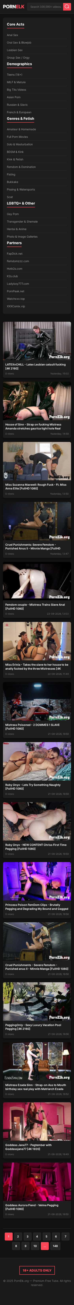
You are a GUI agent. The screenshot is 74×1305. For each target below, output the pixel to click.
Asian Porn (14, 97)
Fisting (11, 174)
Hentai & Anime (16, 229)
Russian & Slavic (17, 104)
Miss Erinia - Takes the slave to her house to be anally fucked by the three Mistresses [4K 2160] (36, 668)
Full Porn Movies (17, 136)
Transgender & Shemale (22, 221)
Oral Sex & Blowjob (19, 42)
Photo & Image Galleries (22, 236)
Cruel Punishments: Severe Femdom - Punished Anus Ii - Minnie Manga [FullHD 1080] (32, 548)
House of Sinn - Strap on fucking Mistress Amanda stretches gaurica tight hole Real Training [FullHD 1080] (33, 428)
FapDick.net (14, 253)
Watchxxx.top (16, 298)
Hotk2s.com (14, 268)
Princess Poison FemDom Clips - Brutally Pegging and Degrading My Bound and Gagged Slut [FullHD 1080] (36, 908)
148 (55, 1246)
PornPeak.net (15, 291)
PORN (13, 7)
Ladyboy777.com (18, 283)
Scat (10, 197)
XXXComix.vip (16, 306)
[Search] (67, 6)
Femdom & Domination (21, 166)
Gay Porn (13, 214)
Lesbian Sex (15, 50)
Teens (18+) (14, 74)
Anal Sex (12, 35)
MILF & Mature (16, 82)
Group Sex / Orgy (18, 57)
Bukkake (12, 182)
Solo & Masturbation (20, 144)
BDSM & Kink (15, 151)
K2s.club (12, 276)
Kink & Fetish (15, 159)
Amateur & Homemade (21, 129)
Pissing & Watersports (21, 189)
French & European (19, 112)
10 (35, 1246)
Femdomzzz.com (18, 261)
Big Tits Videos (16, 89)
